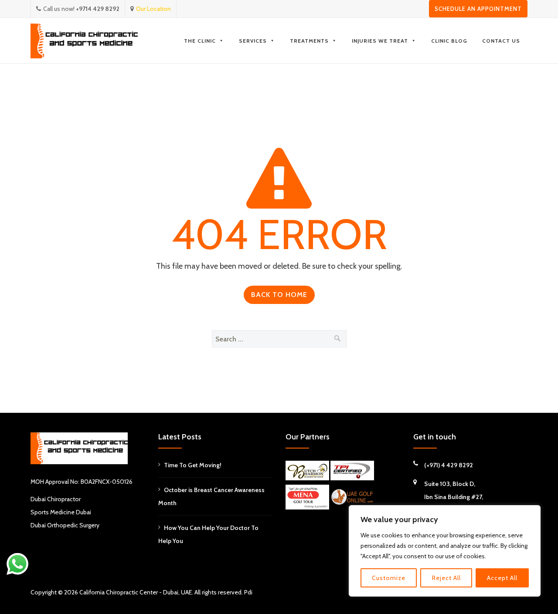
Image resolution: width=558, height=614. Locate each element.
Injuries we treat (380, 40)
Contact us (501, 40)
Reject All (446, 578)
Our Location (153, 9)
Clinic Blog (449, 40)
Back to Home (279, 294)
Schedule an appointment (478, 8)
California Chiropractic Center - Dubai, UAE (135, 592)
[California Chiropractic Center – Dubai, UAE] (84, 41)
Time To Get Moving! (192, 465)
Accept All (502, 578)
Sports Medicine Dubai (61, 512)
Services (253, 40)
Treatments (309, 40)
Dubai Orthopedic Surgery (65, 525)
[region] (445, 551)
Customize (388, 578)
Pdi (248, 592)
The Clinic (200, 40)
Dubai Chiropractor (56, 499)
